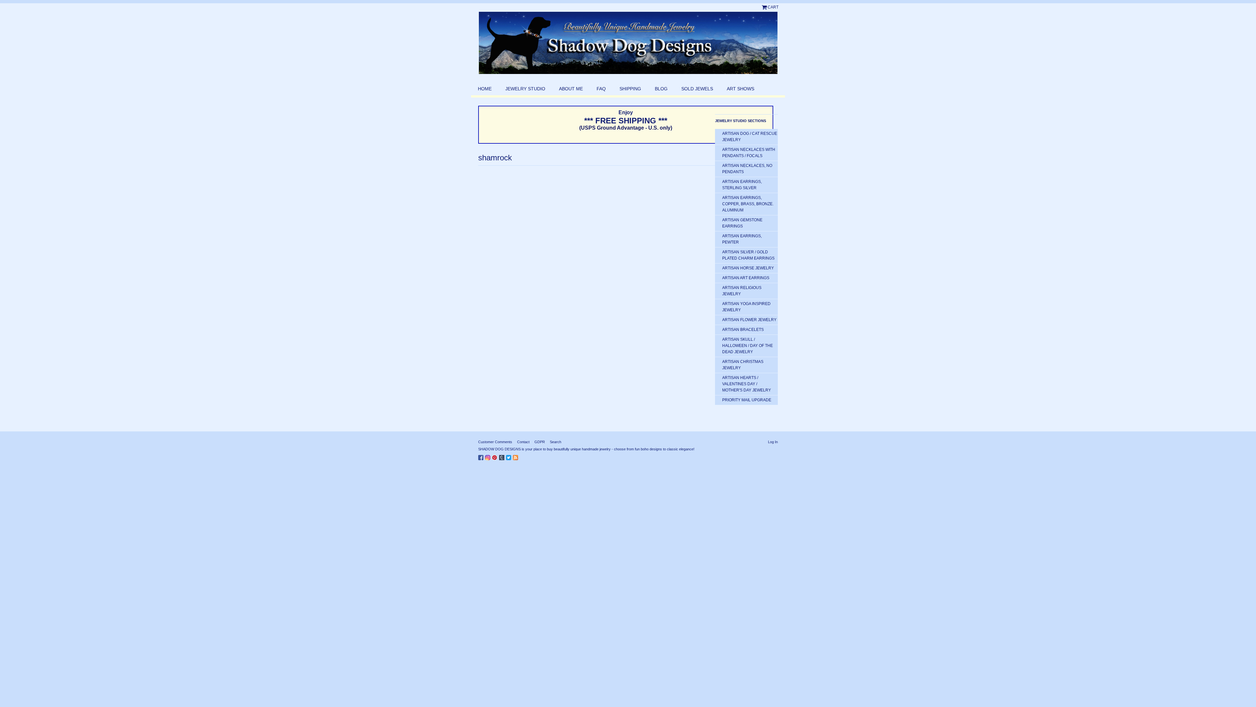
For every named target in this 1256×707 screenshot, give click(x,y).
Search (555, 442)
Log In (773, 442)
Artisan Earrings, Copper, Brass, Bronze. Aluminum (748, 203)
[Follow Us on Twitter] (509, 456)
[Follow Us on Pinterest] (495, 456)
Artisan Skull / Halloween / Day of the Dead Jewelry (747, 345)
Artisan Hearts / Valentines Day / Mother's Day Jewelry (746, 383)
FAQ (601, 88)
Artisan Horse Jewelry (748, 268)
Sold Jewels (697, 88)
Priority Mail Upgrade (746, 400)
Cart (773, 7)
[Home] (628, 43)
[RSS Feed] (516, 456)
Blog (661, 88)
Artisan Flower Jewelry (749, 319)
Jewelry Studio (525, 88)
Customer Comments (495, 442)
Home (485, 88)
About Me (571, 88)
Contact (523, 442)
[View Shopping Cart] (765, 7)
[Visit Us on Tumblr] (502, 456)
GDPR (539, 442)
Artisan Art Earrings (745, 278)
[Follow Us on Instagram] (488, 456)
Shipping (630, 88)
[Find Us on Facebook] (481, 456)
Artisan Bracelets (743, 329)
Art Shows (740, 88)
